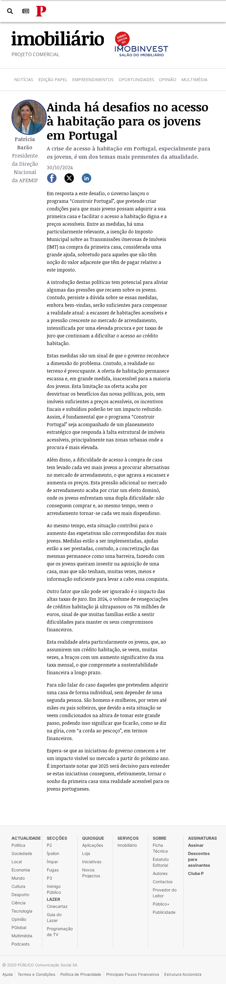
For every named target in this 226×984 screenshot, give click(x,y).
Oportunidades (136, 79)
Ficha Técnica (160, 848)
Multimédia (194, 79)
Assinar (196, 845)
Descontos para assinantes (199, 859)
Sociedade (21, 853)
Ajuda (7, 974)
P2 (49, 845)
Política (18, 845)
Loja (86, 853)
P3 (49, 878)
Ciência (18, 902)
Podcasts (20, 943)
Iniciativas (91, 861)
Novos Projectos (91, 872)
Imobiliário (127, 845)
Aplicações (92, 845)
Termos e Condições (36, 974)
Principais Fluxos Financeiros (132, 974)
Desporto (20, 894)
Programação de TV (60, 931)
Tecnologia (21, 910)
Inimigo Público (54, 889)
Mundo (18, 878)
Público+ (161, 903)
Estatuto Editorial (161, 862)
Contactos (162, 881)
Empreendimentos (93, 79)
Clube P (196, 873)
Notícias (23, 79)
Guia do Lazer (54, 917)
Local (16, 861)
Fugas (53, 869)
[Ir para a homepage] (41, 11)
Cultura (18, 886)
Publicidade (164, 912)
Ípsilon (53, 853)
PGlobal (18, 927)
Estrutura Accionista (182, 974)
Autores (160, 873)
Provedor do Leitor (165, 892)
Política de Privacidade (80, 974)
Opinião (167, 79)
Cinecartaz (57, 906)
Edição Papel (52, 79)
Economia (20, 869)
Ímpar (52, 861)
